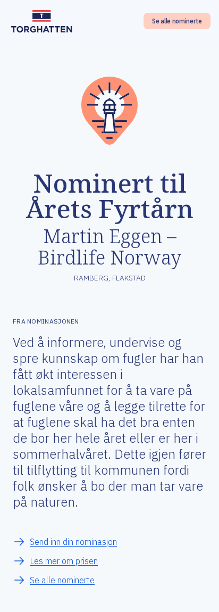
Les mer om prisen (64, 561)
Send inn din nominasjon (73, 541)
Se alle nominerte (177, 21)
